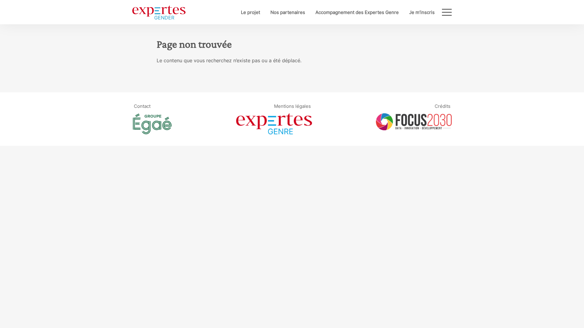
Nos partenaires (287, 12)
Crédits (442, 106)
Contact (142, 106)
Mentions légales (292, 106)
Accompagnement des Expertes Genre (357, 12)
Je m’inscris (422, 12)
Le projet (250, 12)
